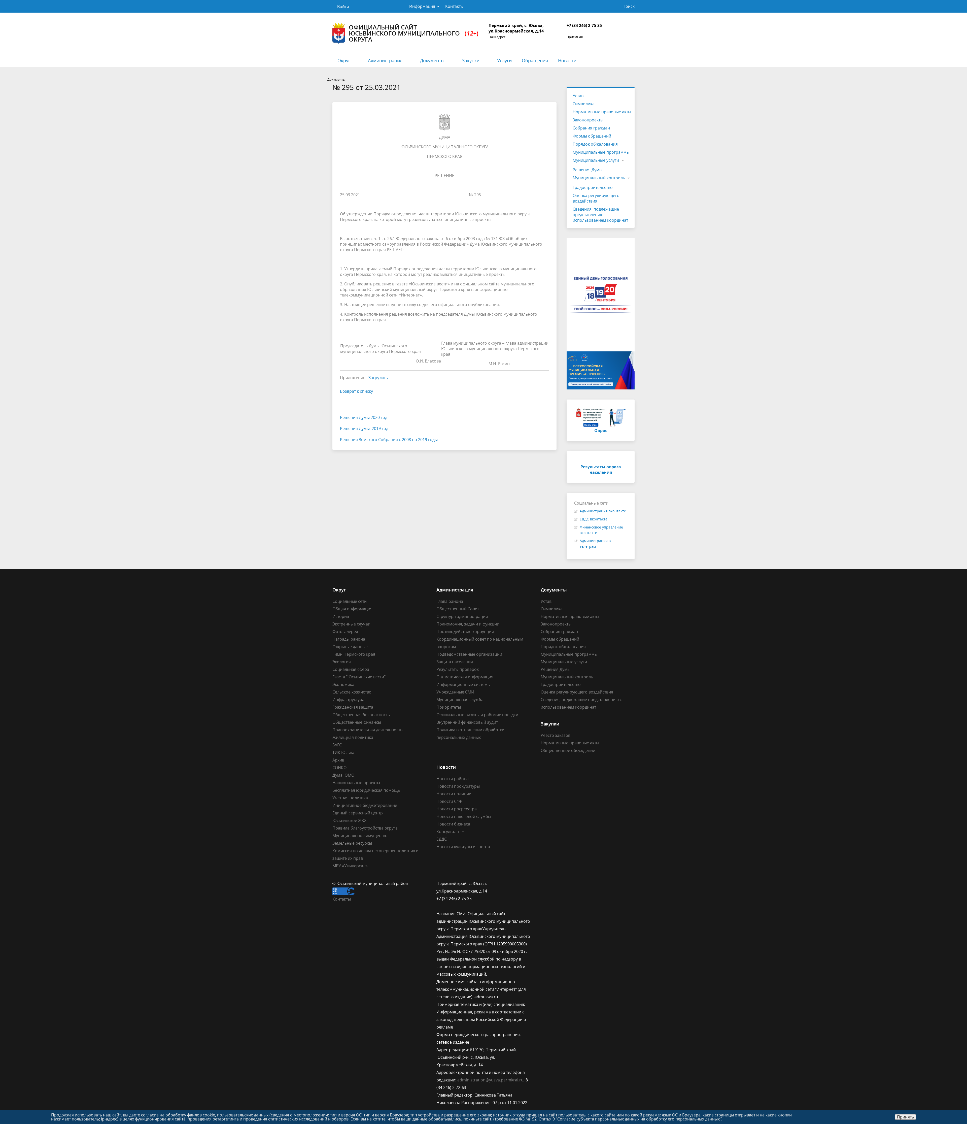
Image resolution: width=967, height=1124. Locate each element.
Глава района (449, 601)
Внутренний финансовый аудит (467, 722)
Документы (432, 60)
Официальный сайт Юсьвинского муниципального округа (413, 33)
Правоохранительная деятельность (367, 730)
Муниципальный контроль (599, 178)
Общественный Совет (457, 609)
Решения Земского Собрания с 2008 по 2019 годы (389, 439)
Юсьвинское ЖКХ (349, 820)
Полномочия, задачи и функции (467, 624)
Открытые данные (350, 646)
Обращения (535, 60)
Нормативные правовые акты (602, 112)
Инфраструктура (348, 699)
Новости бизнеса (453, 824)
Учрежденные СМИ (455, 692)
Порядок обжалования (595, 144)
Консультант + (450, 831)
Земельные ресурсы (352, 843)
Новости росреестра (456, 809)
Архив (338, 760)
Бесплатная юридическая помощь (366, 790)
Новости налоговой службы (463, 816)
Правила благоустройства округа (365, 828)
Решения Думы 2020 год (363, 417)
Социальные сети (349, 601)
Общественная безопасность (361, 714)
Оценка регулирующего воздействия (596, 198)
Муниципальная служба (460, 699)
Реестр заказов (555, 735)
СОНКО (339, 767)
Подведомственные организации (469, 654)
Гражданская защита (352, 707)
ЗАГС (337, 745)
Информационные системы (463, 684)
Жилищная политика (352, 737)
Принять (905, 1117)
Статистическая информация (464, 677)
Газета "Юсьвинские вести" (359, 677)
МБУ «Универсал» (350, 866)
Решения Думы (587, 170)
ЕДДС (441, 839)
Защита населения (454, 662)
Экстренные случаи (351, 624)
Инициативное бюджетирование (364, 805)
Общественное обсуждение (568, 750)
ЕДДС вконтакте (593, 519)
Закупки (470, 60)
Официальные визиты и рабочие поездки (477, 714)
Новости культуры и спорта (463, 846)
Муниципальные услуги (596, 160)
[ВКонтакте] (544, 883)
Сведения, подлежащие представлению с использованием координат (600, 214)
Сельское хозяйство (351, 692)
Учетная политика (350, 798)
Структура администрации (462, 616)
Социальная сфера (350, 669)
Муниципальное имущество (360, 835)
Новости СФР (449, 801)
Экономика (343, 684)
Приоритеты (448, 707)
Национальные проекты (356, 782)
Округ (343, 60)
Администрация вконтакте (603, 511)
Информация (422, 6)
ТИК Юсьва (343, 752)
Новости (567, 60)
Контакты (454, 6)
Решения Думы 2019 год (364, 428)
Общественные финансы (356, 722)
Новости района (452, 778)
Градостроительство (593, 187)
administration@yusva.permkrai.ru (490, 1080)
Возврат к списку (356, 391)
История (340, 616)
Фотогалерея (345, 631)
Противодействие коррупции (465, 631)
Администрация (385, 60)
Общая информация (352, 609)
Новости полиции (453, 794)
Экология (341, 662)
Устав (578, 95)
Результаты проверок (457, 669)
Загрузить (378, 377)
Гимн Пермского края (353, 654)
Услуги (504, 60)
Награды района (348, 639)
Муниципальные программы (601, 152)
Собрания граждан (591, 128)
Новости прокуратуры (458, 786)
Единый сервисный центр (357, 813)
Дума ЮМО (343, 775)
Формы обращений (592, 136)
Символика (584, 104)
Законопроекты (588, 120)
